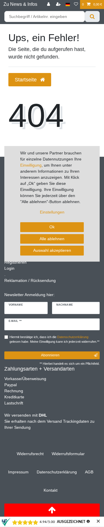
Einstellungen (52, 212)
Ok (52, 227)
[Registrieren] (59, 4)
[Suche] (92, 16)
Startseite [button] (26, 80)
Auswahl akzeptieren (52, 250)
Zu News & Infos (20, 4)
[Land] (68, 4)
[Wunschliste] (76, 4)
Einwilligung (31, 165)
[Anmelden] (49, 4)
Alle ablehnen (52, 238)
